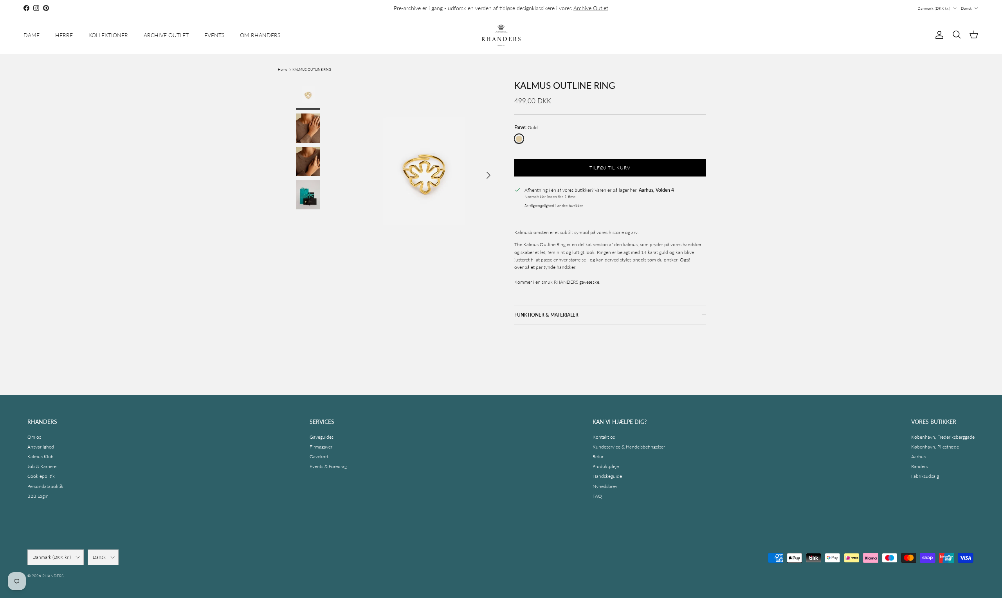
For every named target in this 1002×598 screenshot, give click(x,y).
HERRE (64, 35)
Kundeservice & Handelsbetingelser (629, 447)
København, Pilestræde (935, 447)
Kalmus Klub (40, 456)
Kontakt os (604, 437)
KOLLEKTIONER (108, 35)
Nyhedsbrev (605, 486)
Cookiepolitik (41, 476)
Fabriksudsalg (925, 476)
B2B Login (38, 496)
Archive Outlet (590, 8)
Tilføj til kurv (610, 167)
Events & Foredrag (328, 466)
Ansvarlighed (40, 447)
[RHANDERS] (501, 35)
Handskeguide (607, 476)
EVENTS (214, 35)
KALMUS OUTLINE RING (312, 69)
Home (282, 69)
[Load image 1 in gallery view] (424, 171)
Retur (598, 456)
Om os (34, 437)
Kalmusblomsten (531, 232)
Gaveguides (321, 437)
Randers (919, 466)
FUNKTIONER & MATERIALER (546, 314)
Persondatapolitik (45, 486)
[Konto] (938, 35)
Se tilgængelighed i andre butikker (553, 206)
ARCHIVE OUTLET (166, 35)
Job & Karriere (41, 466)
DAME (31, 35)
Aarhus (918, 456)
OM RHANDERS (260, 35)
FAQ (597, 496)
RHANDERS (52, 575)
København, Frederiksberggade (943, 437)
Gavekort (319, 456)
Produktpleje (606, 466)
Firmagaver (321, 447)
